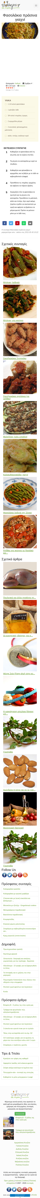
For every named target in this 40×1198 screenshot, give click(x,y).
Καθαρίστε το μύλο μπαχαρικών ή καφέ (18, 1077)
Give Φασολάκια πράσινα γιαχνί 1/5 (7, 88)
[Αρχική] (11, 5)
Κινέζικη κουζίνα (22, 1158)
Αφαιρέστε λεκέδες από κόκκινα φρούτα (18, 1063)
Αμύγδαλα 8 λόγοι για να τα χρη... (19, 790)
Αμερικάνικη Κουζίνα (22, 1143)
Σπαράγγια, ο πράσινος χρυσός (15, 1045)
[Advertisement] (20, 60)
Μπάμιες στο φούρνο (13, 320)
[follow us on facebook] (4, 875)
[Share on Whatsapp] (24, 223)
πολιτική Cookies (21, 1181)
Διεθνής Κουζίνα (22, 1149)
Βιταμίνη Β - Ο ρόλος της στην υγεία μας (18, 1005)
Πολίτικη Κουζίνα (22, 1165)
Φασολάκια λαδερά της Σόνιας (17, 512)
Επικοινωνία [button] (20, 1114)
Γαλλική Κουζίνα (22, 1146)
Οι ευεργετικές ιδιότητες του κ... (18, 635)
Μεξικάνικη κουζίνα (22, 1162)
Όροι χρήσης (9, 1181)
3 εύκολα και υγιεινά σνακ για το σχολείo (18, 1028)
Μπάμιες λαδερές (11, 282)
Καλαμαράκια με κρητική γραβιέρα (16, 894)
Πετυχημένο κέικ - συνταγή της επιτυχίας (18, 1072)
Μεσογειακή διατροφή (13, 828)
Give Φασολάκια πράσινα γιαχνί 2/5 (8, 88)
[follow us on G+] (20, 875)
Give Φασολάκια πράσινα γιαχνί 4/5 (12, 88)
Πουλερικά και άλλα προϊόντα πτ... (19, 597)
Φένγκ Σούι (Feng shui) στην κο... (19, 673)
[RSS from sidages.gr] (25, 875)
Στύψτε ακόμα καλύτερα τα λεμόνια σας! (18, 1068)
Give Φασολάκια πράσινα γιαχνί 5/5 (14, 88)
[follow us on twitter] (9, 875)
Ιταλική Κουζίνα (22, 1155)
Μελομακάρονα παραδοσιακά (14, 910)
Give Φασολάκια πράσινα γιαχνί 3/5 (10, 88)
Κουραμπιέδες (8, 919)
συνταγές (30, 1183)
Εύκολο (22, 86)
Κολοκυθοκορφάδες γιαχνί (15, 474)
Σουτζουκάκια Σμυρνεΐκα (14, 358)
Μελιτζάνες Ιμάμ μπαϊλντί (15, 437)
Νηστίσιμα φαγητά (10, 954)
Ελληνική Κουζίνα (22, 1152)
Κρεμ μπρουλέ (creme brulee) (14, 936)
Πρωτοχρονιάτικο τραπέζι (13, 949)
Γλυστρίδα (8, 752)
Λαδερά (17, 83)
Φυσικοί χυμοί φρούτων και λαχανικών (17, 987)
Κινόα (5, 991)
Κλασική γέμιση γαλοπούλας (14, 924)
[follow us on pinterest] (14, 875)
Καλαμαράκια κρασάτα (11, 889)
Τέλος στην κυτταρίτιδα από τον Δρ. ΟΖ (17, 1033)
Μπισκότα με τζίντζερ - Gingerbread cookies (19, 905)
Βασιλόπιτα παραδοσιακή (13, 915)
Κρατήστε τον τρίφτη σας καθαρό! (15, 1058)
